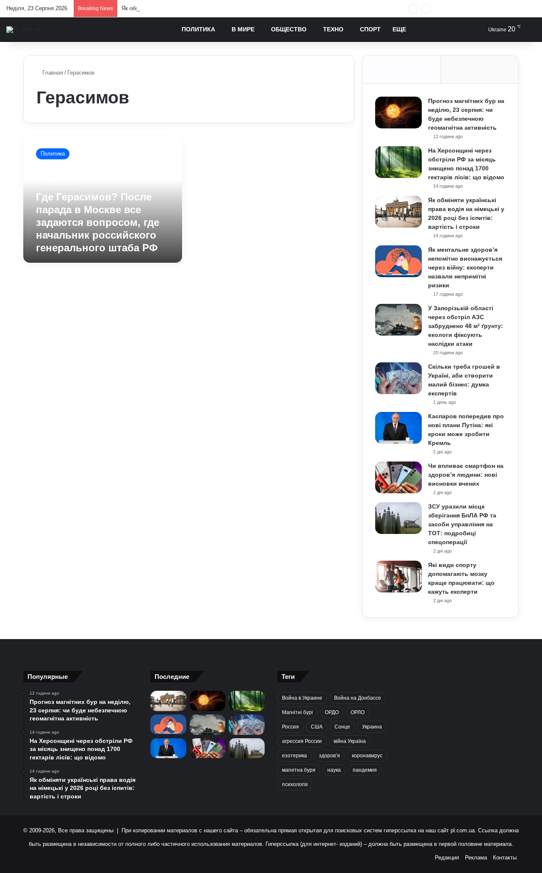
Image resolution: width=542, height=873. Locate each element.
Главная (52, 73)
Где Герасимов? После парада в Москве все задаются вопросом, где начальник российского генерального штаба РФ (97, 222)
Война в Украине (302, 698)
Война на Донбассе (357, 698)
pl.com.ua (463, 830)
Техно (333, 29)
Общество (289, 29)
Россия (290, 727)
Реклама (476, 857)
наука (334, 770)
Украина (372, 727)
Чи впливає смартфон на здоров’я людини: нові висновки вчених (465, 474)
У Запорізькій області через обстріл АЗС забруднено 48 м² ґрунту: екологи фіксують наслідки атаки (465, 326)
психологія (295, 784)
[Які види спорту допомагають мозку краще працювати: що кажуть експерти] (398, 576)
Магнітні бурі (297, 712)
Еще (399, 29)
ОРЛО (358, 712)
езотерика (294, 756)
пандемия (365, 770)
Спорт (370, 29)
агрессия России (302, 741)
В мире (243, 29)
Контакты (505, 857)
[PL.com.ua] (23, 29)
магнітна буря (298, 770)
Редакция (447, 857)
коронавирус (367, 756)
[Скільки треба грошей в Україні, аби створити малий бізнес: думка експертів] (398, 378)
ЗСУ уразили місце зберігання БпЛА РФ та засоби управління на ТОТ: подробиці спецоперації (462, 524)
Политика (198, 29)
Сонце (342, 727)
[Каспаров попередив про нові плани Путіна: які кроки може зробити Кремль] (398, 428)
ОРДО (332, 712)
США (317, 727)
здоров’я (329, 756)
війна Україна (350, 741)
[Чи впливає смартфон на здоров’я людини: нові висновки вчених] (398, 477)
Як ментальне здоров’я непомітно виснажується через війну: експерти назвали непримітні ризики (465, 267)
